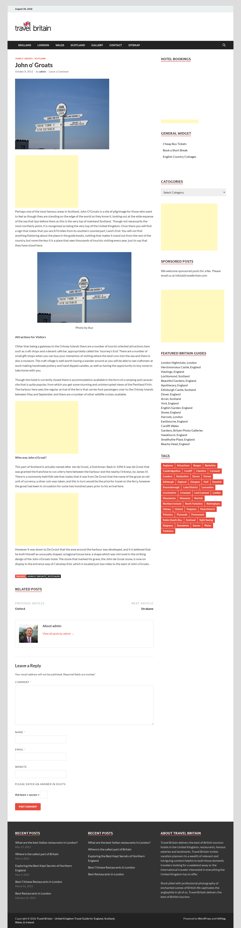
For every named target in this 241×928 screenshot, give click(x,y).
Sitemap (134, 45)
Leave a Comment (59, 71)
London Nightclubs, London (179, 362)
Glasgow (195, 481)
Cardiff (188, 470)
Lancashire (208, 487)
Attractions (183, 465)
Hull (206, 481)
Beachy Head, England (175, 444)
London (43, 45)
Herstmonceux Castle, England (181, 367)
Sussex (196, 525)
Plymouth (182, 514)
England (24, 45)
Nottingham (213, 503)
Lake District (190, 487)
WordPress (204, 918)
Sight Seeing (206, 520)
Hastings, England (172, 371)
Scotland (78, 45)
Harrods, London (172, 417)
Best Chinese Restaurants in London (38, 881)
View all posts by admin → (58, 633)
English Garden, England (176, 407)
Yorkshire (168, 530)
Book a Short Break (175, 150)
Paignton (191, 509)
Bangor (197, 465)
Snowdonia (183, 525)
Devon (196, 476)
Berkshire (210, 465)
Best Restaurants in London (33, 893)
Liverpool (185, 492)
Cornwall (215, 470)
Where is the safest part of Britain (37, 854)
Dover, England (171, 394)
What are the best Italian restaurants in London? (46, 842)
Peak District (207, 509)
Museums (185, 498)
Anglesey (168, 465)
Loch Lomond (201, 492)
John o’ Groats (24, 58)
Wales (60, 45)
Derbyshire (182, 476)
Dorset (207, 476)
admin (42, 71)
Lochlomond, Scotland (175, 376)
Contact (115, 45)
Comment (23, 682)
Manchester (169, 498)
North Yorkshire (194, 503)
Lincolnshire (169, 492)
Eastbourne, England (174, 421)
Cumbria (167, 476)
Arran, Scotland (171, 398)
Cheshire (201, 470)
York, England (170, 403)
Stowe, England (171, 412)
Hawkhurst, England (174, 435)
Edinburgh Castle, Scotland (178, 389)
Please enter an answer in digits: (40, 784)
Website (21, 766)
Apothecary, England (174, 385)
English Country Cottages (179, 156)
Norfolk (198, 498)
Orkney (167, 509)
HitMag (221, 918)
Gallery (97, 45)
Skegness (168, 525)
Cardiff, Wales (170, 426)
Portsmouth (197, 514)
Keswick (217, 481)
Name (20, 732)
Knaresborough (171, 487)
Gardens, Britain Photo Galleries (182, 430)
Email (20, 749)
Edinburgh (168, 481)
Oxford (179, 509)
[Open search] (224, 45)
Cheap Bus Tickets (175, 144)
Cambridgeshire (171, 470)
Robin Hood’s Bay (172, 520)
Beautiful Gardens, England (178, 380)
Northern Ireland (172, 503)
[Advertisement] (46, 181)
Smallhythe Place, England (178, 439)
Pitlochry (168, 514)
